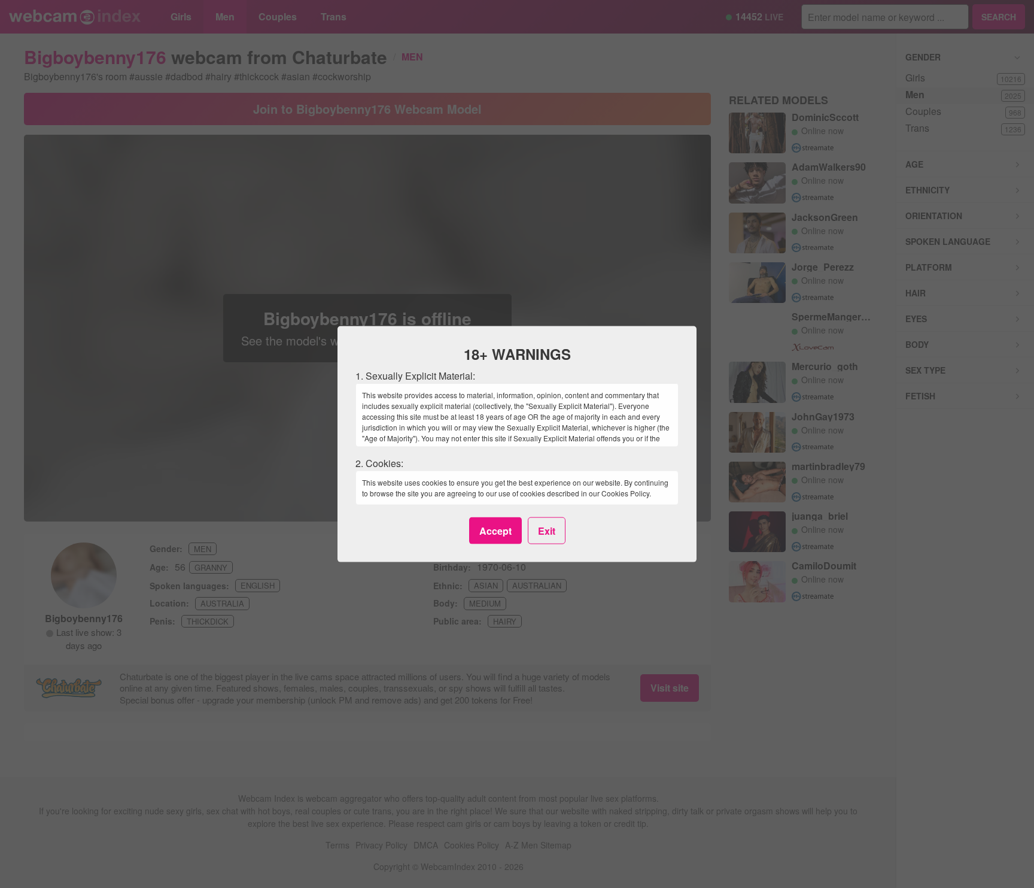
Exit (546, 530)
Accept (495, 530)
